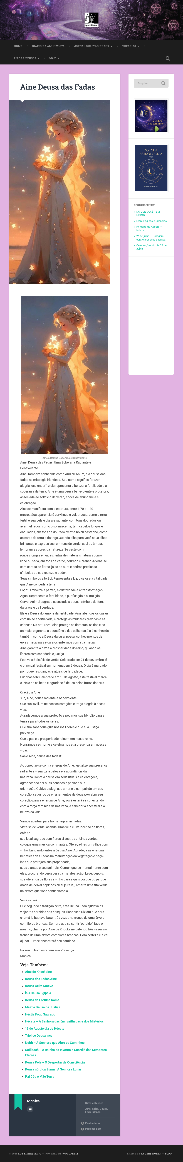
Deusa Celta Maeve (39, 986)
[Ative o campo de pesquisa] (168, 58)
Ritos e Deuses (25, 58)
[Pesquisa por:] (151, 83)
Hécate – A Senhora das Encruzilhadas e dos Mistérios (64, 1021)
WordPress (70, 1153)
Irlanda (96, 1112)
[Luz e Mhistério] (91, 20)
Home (18, 46)
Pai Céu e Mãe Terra (39, 1076)
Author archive (30, 1109)
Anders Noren (151, 1153)
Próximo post (93, 1128)
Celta (95, 1108)
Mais (52, 58)
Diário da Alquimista (48, 46)
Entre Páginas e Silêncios (151, 221)
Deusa (103, 1108)
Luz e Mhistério (29, 1153)
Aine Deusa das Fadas (57, 87)
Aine (88, 1108)
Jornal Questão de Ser (91, 46)
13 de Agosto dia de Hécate (44, 1028)
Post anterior (93, 1123)
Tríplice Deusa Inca (39, 1035)
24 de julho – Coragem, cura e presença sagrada (150, 237)
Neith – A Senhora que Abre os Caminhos (55, 1043)
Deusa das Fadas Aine (41, 979)
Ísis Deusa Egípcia (38, 993)
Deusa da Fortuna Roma (42, 1000)
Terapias (129, 46)
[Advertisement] (151, 315)
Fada (88, 1112)
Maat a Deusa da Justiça (42, 1007)
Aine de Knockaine (38, 972)
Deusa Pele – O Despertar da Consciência (55, 1062)
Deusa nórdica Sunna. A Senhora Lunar (53, 1069)
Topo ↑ (169, 1153)
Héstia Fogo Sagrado (40, 1014)
